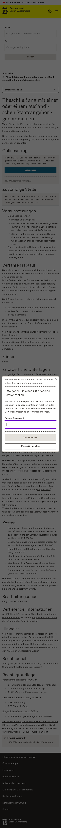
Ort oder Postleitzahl (14, 418)
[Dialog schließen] (56, 379)
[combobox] (30, 424)
